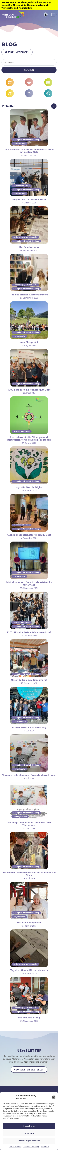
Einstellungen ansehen (29, 1140)
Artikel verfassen (17, 52)
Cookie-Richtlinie (15, 1147)
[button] (54, 1097)
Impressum (45, 1147)
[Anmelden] (46, 14)
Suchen (29, 69)
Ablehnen (29, 1133)
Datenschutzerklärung (31, 1147)
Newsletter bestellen (29, 1069)
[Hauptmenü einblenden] (53, 15)
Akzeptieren (29, 1126)
